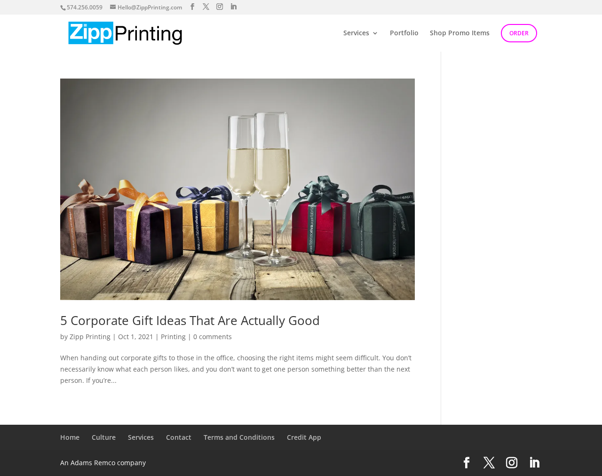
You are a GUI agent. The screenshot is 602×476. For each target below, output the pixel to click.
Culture (104, 437)
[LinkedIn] (233, 6)
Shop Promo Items (460, 33)
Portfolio (404, 33)
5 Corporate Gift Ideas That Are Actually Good (190, 320)
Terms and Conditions (239, 437)
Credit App (304, 437)
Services (356, 33)
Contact (178, 437)
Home (69, 437)
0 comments (212, 336)
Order (519, 33)
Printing (173, 336)
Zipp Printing (90, 336)
